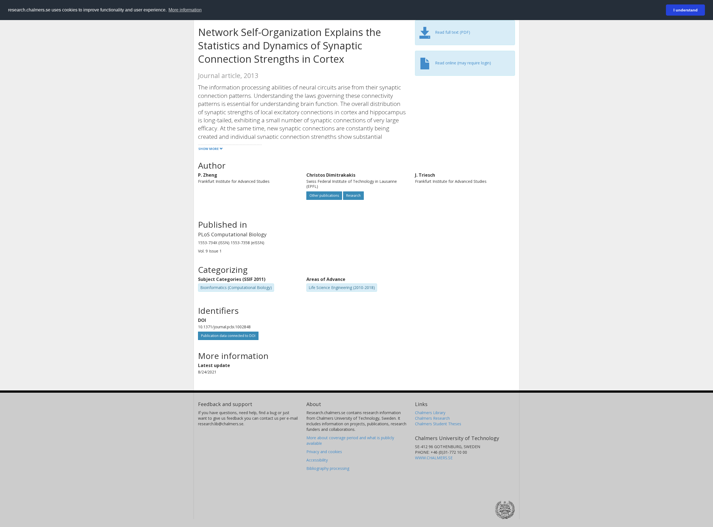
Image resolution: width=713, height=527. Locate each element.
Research (353, 195)
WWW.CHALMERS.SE (434, 457)
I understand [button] (685, 10)
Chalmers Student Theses (438, 423)
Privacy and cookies (324, 451)
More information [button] (185, 10)
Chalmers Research (432, 418)
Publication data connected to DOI (228, 335)
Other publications (324, 195)
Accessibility (317, 460)
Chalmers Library (430, 412)
